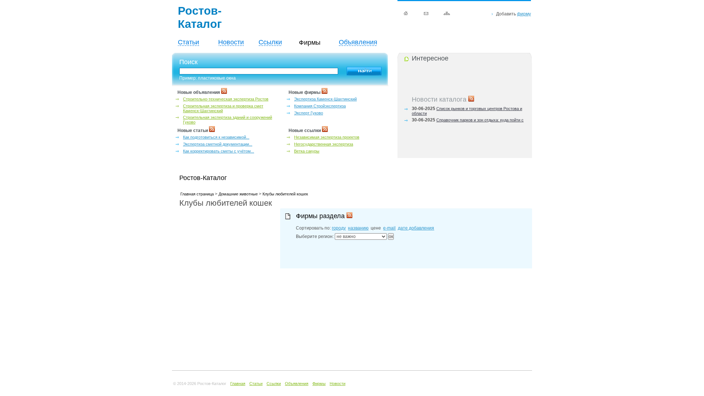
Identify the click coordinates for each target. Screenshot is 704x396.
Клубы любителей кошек (285, 194)
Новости (231, 42)
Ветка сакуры (306, 151)
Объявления (358, 42)
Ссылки (270, 42)
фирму (524, 13)
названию (358, 228)
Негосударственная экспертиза (323, 144)
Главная (237, 383)
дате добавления (416, 228)
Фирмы (319, 383)
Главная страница (197, 194)
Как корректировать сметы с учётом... (218, 151)
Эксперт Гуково (308, 113)
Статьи (188, 42)
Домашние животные (238, 194)
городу (339, 228)
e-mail (389, 228)
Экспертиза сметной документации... (217, 144)
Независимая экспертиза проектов (326, 137)
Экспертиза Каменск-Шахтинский (325, 99)
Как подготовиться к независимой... (216, 137)
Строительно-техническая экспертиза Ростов (225, 99)
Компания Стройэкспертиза (320, 106)
